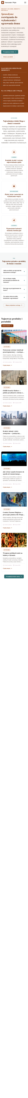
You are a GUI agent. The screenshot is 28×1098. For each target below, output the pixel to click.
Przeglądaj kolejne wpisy (13, 576)
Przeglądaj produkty (8, 52)
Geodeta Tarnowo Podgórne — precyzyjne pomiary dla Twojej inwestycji (13, 514)
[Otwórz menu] (25, 2)
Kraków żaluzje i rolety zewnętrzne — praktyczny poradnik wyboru (11, 433)
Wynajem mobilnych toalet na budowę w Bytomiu (12, 554)
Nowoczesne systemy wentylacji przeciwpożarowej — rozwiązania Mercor (14, 352)
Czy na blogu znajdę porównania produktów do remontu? (11, 280)
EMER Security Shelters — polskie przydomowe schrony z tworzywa (13, 392)
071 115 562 (7, 346)
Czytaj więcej (6, 365)
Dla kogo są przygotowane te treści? (12, 289)
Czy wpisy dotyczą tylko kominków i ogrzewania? (10, 297)
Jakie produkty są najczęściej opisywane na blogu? (12, 271)
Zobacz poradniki (8, 56)
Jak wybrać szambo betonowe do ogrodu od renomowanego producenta (13, 474)
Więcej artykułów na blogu (13, 305)
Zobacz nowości (6, 325)
